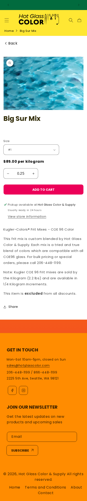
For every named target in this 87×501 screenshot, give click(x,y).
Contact (46, 492)
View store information (27, 216)
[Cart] (79, 20)
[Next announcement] (79, 5)
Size (6, 141)
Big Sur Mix (28, 31)
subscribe (20, 450)
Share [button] (13, 306)
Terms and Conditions (45, 487)
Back (12, 43)
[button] (7, 20)
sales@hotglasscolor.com (28, 365)
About (76, 487)
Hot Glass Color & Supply (42, 474)
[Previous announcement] (8, 5)
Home (9, 31)
